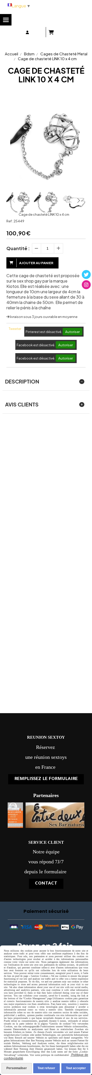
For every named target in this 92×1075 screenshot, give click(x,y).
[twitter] (86, 274)
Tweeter (15, 329)
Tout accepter (76, 1068)
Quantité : (18, 248)
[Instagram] (86, 284)
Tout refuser (46, 1068)
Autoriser (72, 331)
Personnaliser (16, 1068)
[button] (78, 200)
